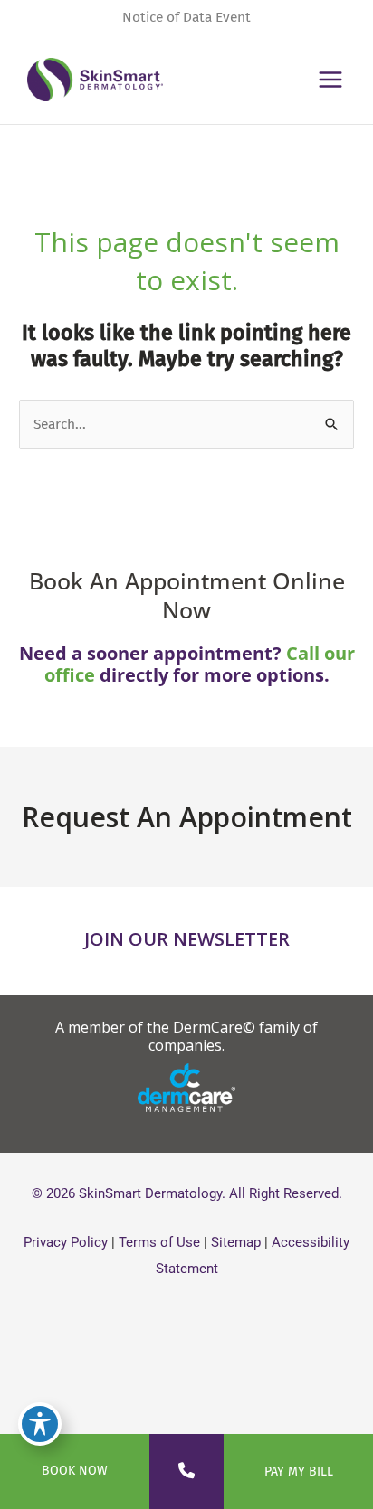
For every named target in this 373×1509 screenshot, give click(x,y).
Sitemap (236, 1242)
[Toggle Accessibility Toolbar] (40, 1424)
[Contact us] (186, 1471)
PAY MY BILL (298, 1471)
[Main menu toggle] (331, 79)
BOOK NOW (75, 1470)
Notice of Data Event (186, 17)
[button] (186, 1036)
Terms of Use (159, 1242)
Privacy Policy (66, 1242)
